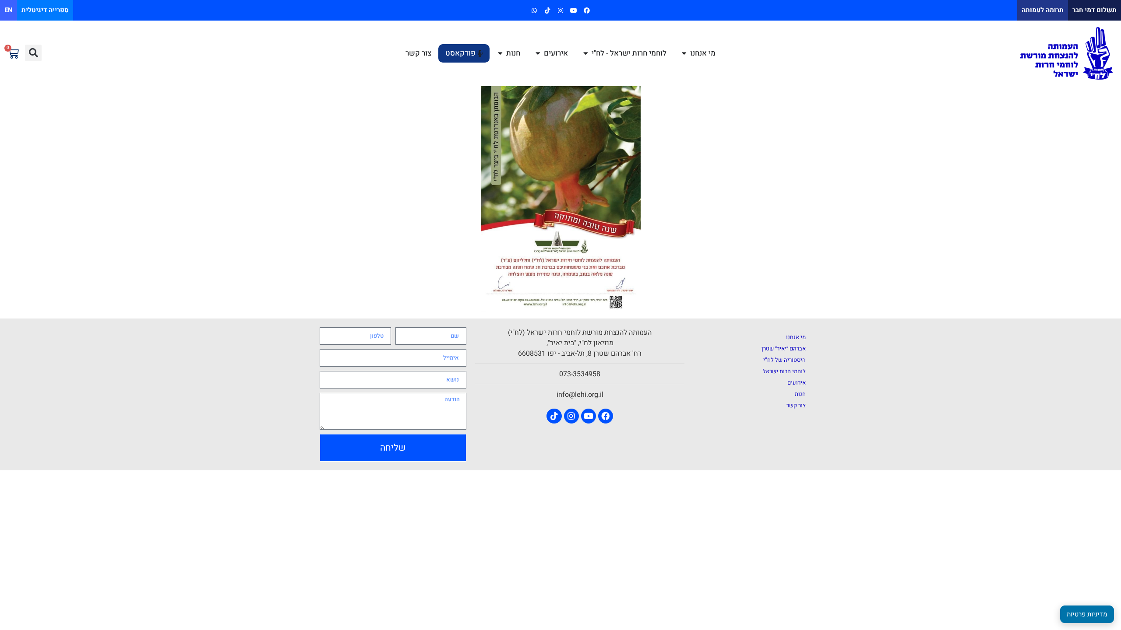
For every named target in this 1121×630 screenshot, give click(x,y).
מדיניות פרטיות (1087, 614)
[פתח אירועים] (538, 53)
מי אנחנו (796, 337)
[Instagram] (560, 10)
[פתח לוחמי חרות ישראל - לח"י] (585, 53)
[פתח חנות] (500, 53)
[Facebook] (587, 10)
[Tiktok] (547, 10)
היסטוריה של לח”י (784, 360)
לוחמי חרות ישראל (784, 371)
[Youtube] (573, 10)
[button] (33, 53)
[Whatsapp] (534, 10)
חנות (800, 394)
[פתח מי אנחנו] (684, 53)
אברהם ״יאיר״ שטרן (783, 348)
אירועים (796, 382)
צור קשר (796, 405)
